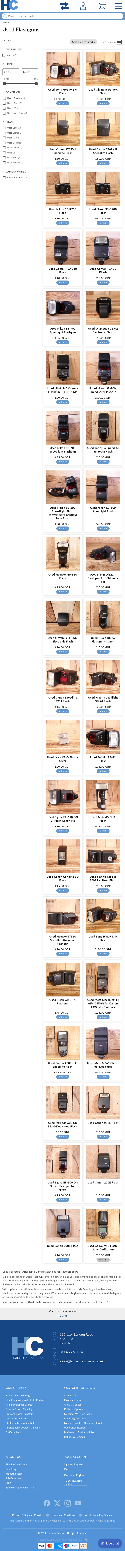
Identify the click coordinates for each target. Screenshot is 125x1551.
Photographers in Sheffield (20, 1422)
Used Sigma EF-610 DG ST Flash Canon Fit (63, 818)
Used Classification (75, 1427)
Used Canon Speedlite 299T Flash (62, 699)
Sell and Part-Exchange (18, 1395)
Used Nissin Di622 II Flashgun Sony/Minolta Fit (103, 578)
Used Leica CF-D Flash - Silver (62, 759)
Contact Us (70, 1395)
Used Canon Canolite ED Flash (63, 878)
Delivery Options (73, 1409)
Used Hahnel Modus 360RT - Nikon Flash (103, 878)
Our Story (11, 1469)
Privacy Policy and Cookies (27, 1515)
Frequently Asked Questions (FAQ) (83, 1422)
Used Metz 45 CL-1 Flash (102, 818)
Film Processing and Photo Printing (25, 1400)
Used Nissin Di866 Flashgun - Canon (103, 639)
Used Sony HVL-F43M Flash (62, 91)
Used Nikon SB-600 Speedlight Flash (103, 509)
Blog (8, 1482)
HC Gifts (62, 1315)
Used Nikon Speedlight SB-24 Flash (103, 699)
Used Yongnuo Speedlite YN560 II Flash (103, 449)
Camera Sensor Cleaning (19, 1409)
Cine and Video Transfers (19, 1413)
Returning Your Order (75, 1418)
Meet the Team (14, 1473)
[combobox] (62, 16)
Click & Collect (72, 1404)
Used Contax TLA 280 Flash (63, 270)
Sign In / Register (73, 1464)
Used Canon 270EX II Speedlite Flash (62, 151)
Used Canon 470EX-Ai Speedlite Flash (62, 1064)
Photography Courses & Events (23, 1427)
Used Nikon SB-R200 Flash (62, 210)
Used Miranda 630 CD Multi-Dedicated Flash (62, 1124)
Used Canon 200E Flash (102, 1123)
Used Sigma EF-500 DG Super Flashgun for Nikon (63, 1186)
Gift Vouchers (13, 1432)
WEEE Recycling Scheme (99, 1515)
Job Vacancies (13, 1478)
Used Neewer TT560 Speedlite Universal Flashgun (62, 940)
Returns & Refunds (74, 1436)
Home (5, 22)
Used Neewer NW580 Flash (62, 576)
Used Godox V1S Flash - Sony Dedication (103, 1247)
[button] (102, 6)
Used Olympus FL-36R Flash (103, 91)
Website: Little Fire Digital (59, 1539)
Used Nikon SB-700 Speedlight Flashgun (62, 330)
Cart (66, 1469)
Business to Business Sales (79, 1432)
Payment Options (73, 1400)
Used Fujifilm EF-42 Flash (103, 759)
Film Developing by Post (19, 1404)
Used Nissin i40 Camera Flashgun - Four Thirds (62, 390)
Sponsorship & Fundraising (20, 1487)
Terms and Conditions (63, 1515)
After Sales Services (17, 1418)
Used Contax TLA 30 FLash (103, 270)
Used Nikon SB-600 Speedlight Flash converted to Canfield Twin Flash (63, 513)
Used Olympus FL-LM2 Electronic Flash (103, 330)
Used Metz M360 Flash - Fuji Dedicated (103, 1064)
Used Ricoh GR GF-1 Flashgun (62, 1001)
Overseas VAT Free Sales (78, 1413)
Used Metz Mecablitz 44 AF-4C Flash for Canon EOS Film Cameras (103, 1003)
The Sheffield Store (16, 1464)
